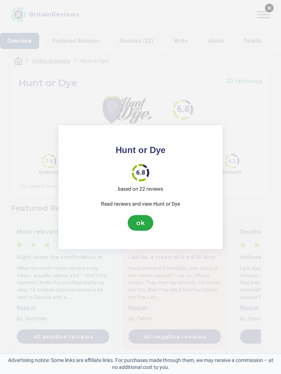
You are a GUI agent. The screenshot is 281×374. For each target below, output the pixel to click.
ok (140, 222)
